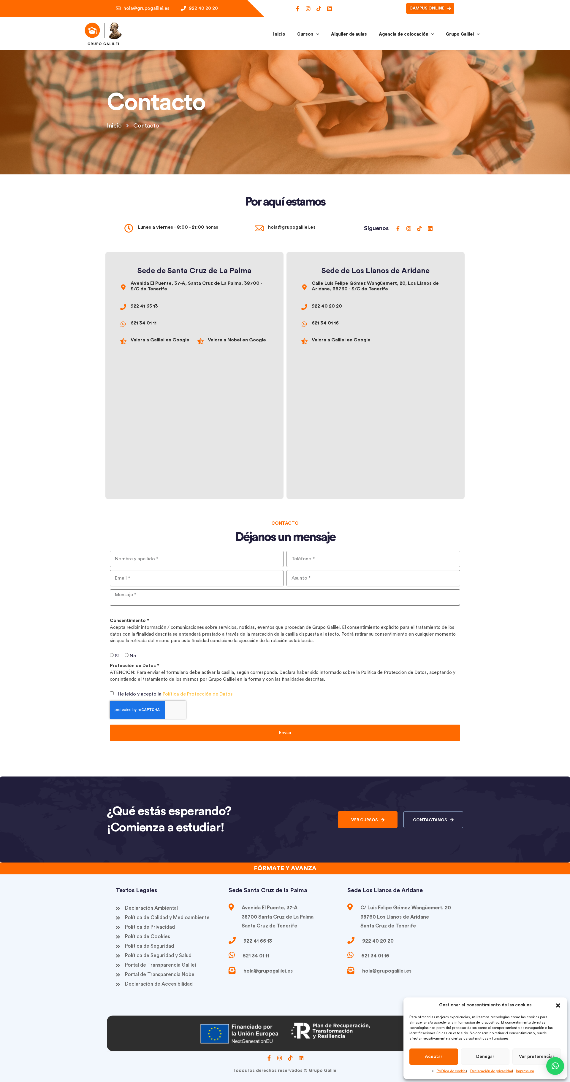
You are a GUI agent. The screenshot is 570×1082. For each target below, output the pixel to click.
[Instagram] (308, 8)
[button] (558, 1005)
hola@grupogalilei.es (292, 227)
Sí (117, 655)
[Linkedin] (329, 8)
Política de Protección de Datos (197, 694)
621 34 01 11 (143, 323)
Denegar (485, 1056)
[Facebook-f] (297, 8)
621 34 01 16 (325, 323)
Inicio (279, 34)
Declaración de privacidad (491, 1071)
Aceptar (433, 1056)
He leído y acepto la (175, 694)
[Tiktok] (318, 8)
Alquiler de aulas (349, 34)
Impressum (525, 1071)
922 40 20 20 (327, 306)
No (133, 655)
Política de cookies (452, 1071)
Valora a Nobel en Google (237, 340)
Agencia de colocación (403, 34)
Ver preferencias (537, 1056)
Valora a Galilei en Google (160, 340)
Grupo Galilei (460, 34)
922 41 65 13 (144, 306)
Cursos (305, 34)
